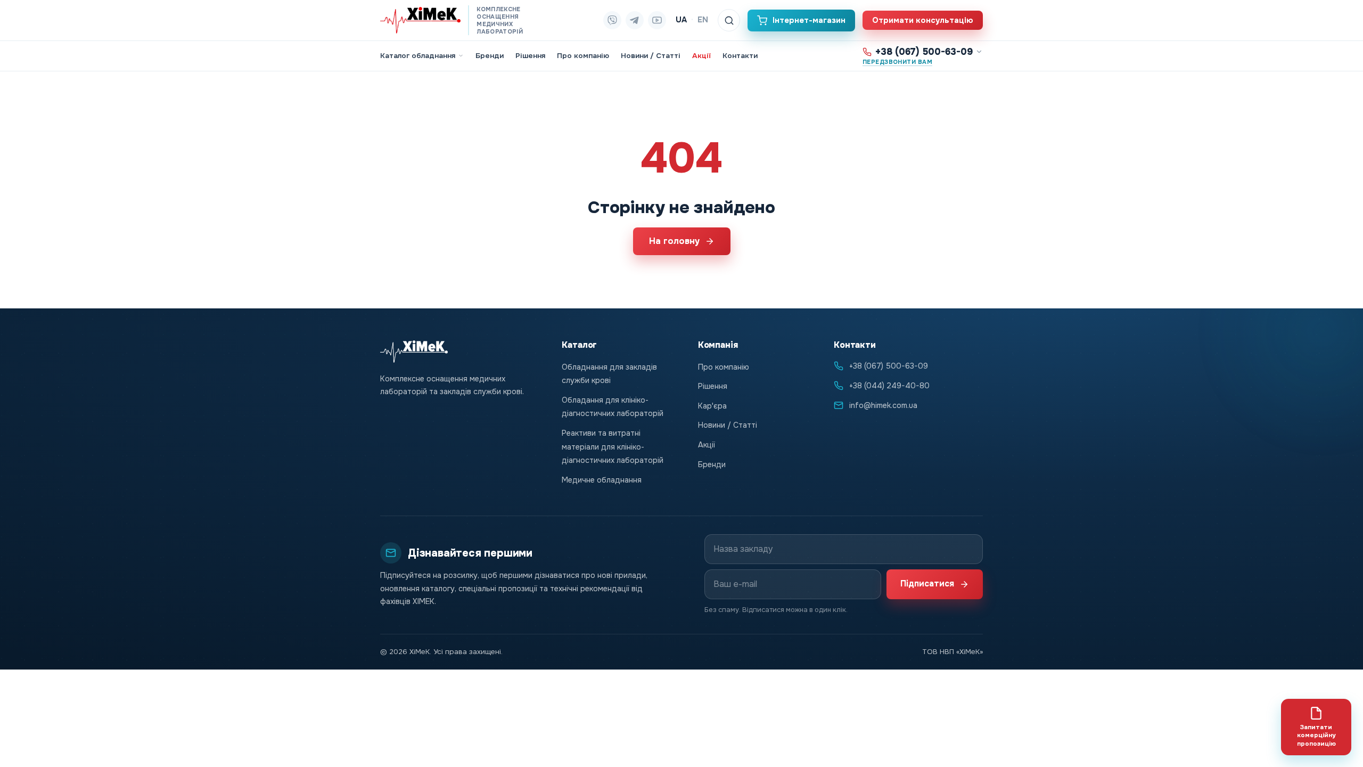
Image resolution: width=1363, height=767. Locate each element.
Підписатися (927, 583)
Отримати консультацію (922, 20)
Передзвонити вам (897, 62)
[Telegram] (635, 20)
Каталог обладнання (417, 55)
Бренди (489, 55)
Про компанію (583, 55)
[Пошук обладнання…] (729, 20)
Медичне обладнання (602, 480)
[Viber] (612, 20)
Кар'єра (712, 406)
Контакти (740, 55)
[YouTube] (657, 20)
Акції (701, 55)
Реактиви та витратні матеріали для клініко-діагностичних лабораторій (612, 446)
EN (702, 20)
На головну (674, 241)
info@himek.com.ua (883, 405)
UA (681, 20)
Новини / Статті (650, 55)
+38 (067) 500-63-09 (924, 52)
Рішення (530, 55)
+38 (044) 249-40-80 (889, 385)
